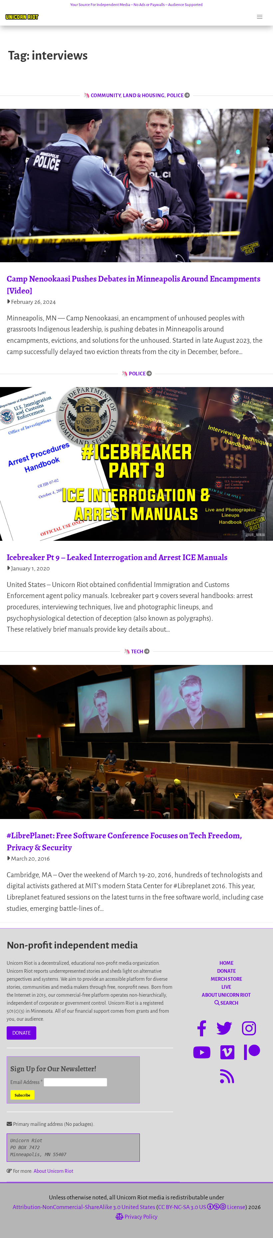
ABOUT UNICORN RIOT (226, 995)
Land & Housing (143, 95)
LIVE (226, 987)
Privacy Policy (140, 1217)
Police (175, 95)
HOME (226, 963)
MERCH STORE (226, 979)
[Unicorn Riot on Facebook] (202, 1029)
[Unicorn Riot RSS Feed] (227, 1077)
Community (106, 95)
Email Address (26, 1082)
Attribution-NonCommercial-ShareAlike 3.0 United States (84, 1207)
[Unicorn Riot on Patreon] (252, 1053)
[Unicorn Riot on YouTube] (202, 1053)
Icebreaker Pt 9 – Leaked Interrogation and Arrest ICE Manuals (117, 557)
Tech (137, 651)
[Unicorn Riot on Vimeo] (227, 1053)
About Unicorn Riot (53, 1171)
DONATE (21, 1033)
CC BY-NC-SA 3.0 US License (201, 1207)
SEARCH (229, 1003)
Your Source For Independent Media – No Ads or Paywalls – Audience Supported (136, 5)
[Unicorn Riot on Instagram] (249, 1029)
